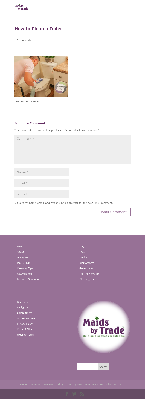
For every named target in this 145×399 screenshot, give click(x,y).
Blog (60, 384)
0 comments (24, 40)
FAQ (81, 246)
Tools (82, 252)
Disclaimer (23, 302)
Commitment (24, 312)
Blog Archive (86, 262)
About (20, 252)
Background (24, 307)
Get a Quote (74, 384)
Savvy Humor (24, 273)
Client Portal (114, 384)
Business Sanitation (28, 279)
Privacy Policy (25, 323)
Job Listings (23, 262)
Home (23, 384)
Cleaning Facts (88, 279)
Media (83, 257)
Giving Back (24, 257)
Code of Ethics (25, 329)
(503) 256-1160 (94, 384)
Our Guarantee (26, 318)
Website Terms (26, 334)
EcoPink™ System (89, 273)
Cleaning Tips (25, 268)
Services (35, 384)
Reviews (49, 384)
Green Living (86, 268)
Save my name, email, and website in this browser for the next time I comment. (66, 203)
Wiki (19, 246)
